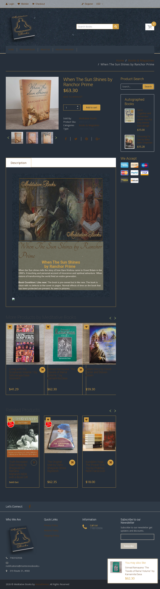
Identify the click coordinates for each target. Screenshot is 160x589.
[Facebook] (65, 139)
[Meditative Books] (22, 26)
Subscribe (129, 546)
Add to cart (91, 107)
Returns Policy (51, 530)
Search (148, 86)
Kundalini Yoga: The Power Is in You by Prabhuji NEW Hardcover (95, 466)
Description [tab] (18, 163)
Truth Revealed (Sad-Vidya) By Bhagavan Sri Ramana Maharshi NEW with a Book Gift (18, 469)
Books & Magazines (141, 60)
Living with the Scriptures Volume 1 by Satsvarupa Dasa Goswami (23, 373)
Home (120, 60)
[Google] (97, 139)
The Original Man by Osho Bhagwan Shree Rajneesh (56, 466)
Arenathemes (42, 584)
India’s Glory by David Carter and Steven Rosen (98, 372)
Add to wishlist (72, 96)
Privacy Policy (51, 525)
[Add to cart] (42, 370)
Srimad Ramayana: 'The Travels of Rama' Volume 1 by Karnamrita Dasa (61, 373)
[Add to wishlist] (10, 327)
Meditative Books (88, 118)
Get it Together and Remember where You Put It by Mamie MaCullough (144, 118)
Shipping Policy (51, 535)
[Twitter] (75, 139)
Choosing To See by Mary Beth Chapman (144, 139)
